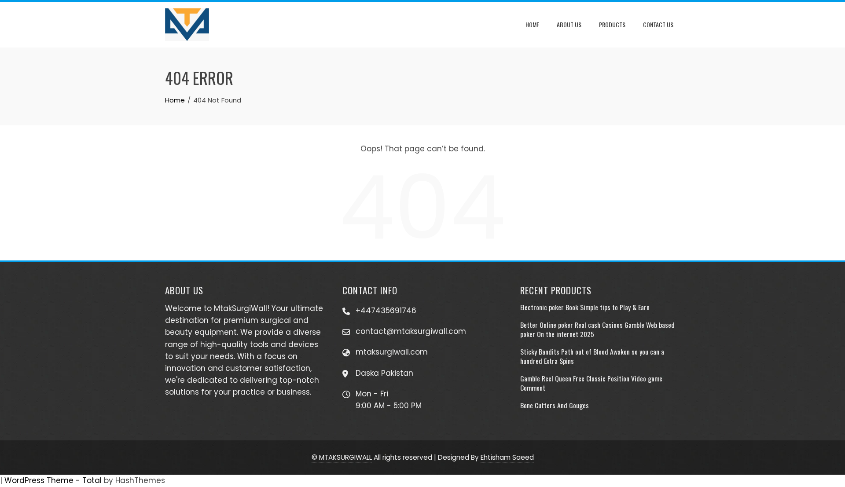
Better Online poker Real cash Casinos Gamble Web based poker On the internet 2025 (597, 329)
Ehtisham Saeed (507, 457)
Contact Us (658, 24)
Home (532, 24)
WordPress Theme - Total (53, 480)
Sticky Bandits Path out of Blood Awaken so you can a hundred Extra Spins (592, 356)
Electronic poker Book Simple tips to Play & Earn (585, 307)
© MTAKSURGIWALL (342, 457)
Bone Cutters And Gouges (554, 405)
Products (612, 24)
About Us (569, 24)
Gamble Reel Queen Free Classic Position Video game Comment (591, 382)
